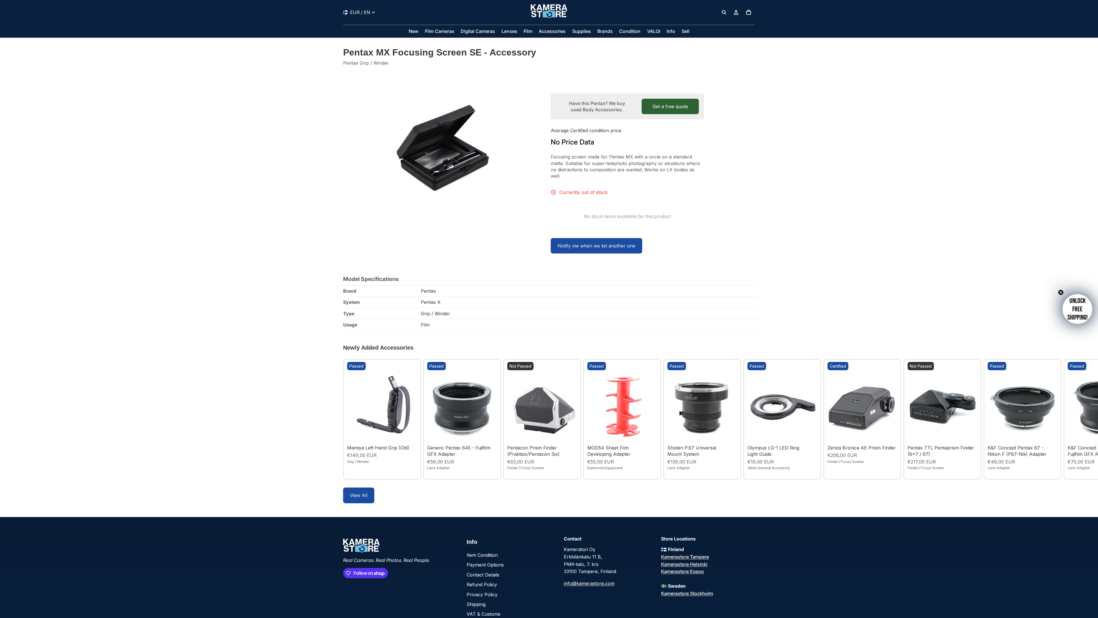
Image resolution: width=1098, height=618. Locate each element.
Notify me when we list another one (596, 246)
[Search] (724, 12)
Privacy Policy (482, 594)
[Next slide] (748, 419)
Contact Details (483, 575)
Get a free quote (670, 106)
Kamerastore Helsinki (684, 564)
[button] (1077, 309)
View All (358, 495)
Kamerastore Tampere (685, 557)
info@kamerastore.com (589, 583)
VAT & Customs (483, 614)
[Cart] (748, 12)
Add (893, 433)
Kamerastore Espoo (682, 571)
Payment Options (485, 565)
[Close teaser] (1061, 292)
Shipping (476, 604)
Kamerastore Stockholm (687, 593)
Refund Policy (482, 584)
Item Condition (482, 555)
